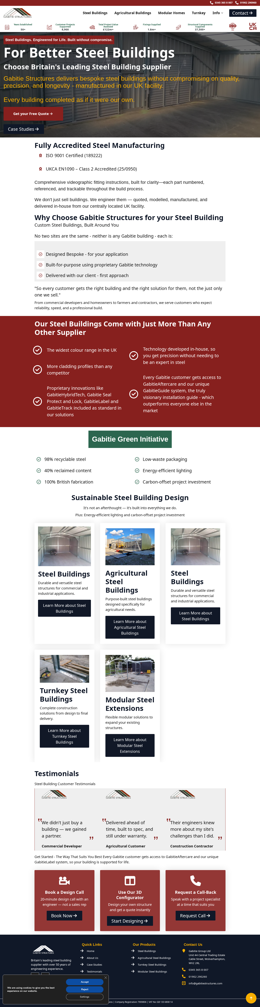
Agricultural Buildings (132, 13)
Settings (84, 997)
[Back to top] (251, 998)
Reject (84, 989)
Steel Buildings (95, 13)
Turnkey (199, 13)
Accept (85, 982)
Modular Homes (171, 13)
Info (216, 12)
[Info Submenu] (223, 13)
